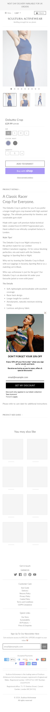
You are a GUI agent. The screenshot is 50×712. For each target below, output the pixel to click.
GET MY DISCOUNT (25, 385)
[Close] (45, 313)
